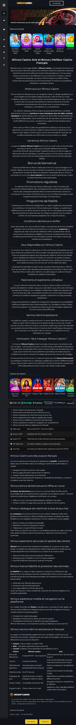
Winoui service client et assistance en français (30, 425)
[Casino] (4, 46)
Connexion (31, 722)
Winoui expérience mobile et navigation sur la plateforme (35, 423)
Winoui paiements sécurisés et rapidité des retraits (32, 418)
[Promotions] (4, 52)
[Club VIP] (4, 39)
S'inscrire (45, 722)
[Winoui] (4, 20)
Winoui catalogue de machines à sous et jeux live (32, 415)
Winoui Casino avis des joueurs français (28, 410)
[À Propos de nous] (4, 29)
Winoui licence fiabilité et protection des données (32, 420)
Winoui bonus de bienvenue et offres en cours (31, 412)
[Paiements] (4, 58)
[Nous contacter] (4, 64)
